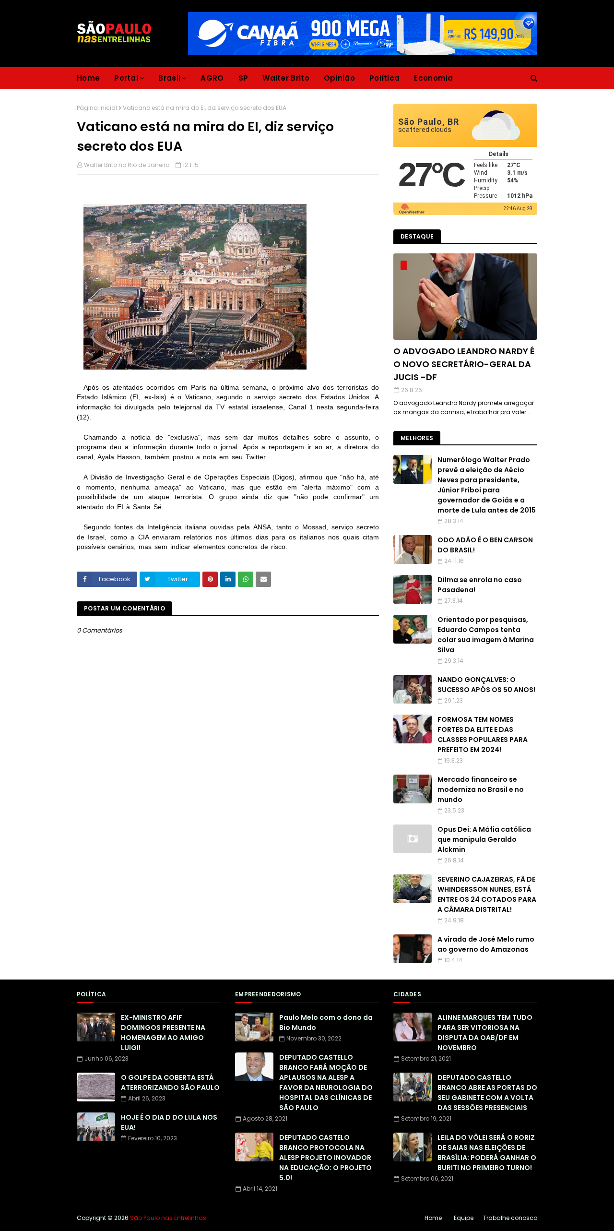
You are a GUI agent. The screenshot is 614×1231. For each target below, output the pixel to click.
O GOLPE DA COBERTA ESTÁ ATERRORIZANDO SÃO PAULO (170, 1082)
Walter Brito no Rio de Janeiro (126, 165)
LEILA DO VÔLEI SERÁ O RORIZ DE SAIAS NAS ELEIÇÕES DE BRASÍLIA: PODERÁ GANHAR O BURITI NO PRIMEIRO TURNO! (486, 1152)
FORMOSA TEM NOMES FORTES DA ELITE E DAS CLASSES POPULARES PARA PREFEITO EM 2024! (482, 734)
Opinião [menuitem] (339, 78)
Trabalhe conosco (510, 1218)
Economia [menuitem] (433, 78)
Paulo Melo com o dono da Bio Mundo (326, 1022)
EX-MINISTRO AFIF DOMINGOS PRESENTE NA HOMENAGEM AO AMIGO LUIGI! (163, 1032)
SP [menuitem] (243, 78)
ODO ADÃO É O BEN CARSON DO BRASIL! (485, 545)
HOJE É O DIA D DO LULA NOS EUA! (169, 1122)
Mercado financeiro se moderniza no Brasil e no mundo (480, 789)
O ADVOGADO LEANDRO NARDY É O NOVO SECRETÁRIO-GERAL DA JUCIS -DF (464, 364)
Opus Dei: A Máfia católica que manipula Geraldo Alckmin (484, 839)
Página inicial (97, 108)
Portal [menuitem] (126, 78)
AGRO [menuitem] (212, 78)
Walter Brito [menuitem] (285, 78)
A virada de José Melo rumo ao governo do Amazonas (485, 944)
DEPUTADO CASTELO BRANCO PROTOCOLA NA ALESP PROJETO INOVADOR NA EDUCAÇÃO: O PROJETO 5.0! (325, 1158)
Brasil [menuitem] (169, 78)
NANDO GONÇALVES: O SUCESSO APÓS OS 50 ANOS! (486, 684)
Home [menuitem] (88, 78)
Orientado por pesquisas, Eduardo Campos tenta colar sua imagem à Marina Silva (485, 635)
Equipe (463, 1218)
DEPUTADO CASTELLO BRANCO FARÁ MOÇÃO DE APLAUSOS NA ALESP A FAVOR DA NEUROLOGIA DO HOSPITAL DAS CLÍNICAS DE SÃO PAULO (326, 1082)
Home (433, 1218)
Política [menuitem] (384, 78)
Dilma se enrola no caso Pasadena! (479, 585)
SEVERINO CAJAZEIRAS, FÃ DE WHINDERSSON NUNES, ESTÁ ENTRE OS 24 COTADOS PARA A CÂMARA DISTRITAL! (486, 894)
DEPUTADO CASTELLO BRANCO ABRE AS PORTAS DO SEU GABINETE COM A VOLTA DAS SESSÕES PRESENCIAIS (487, 1092)
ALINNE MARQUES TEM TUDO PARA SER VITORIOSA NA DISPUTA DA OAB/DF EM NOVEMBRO (484, 1032)
